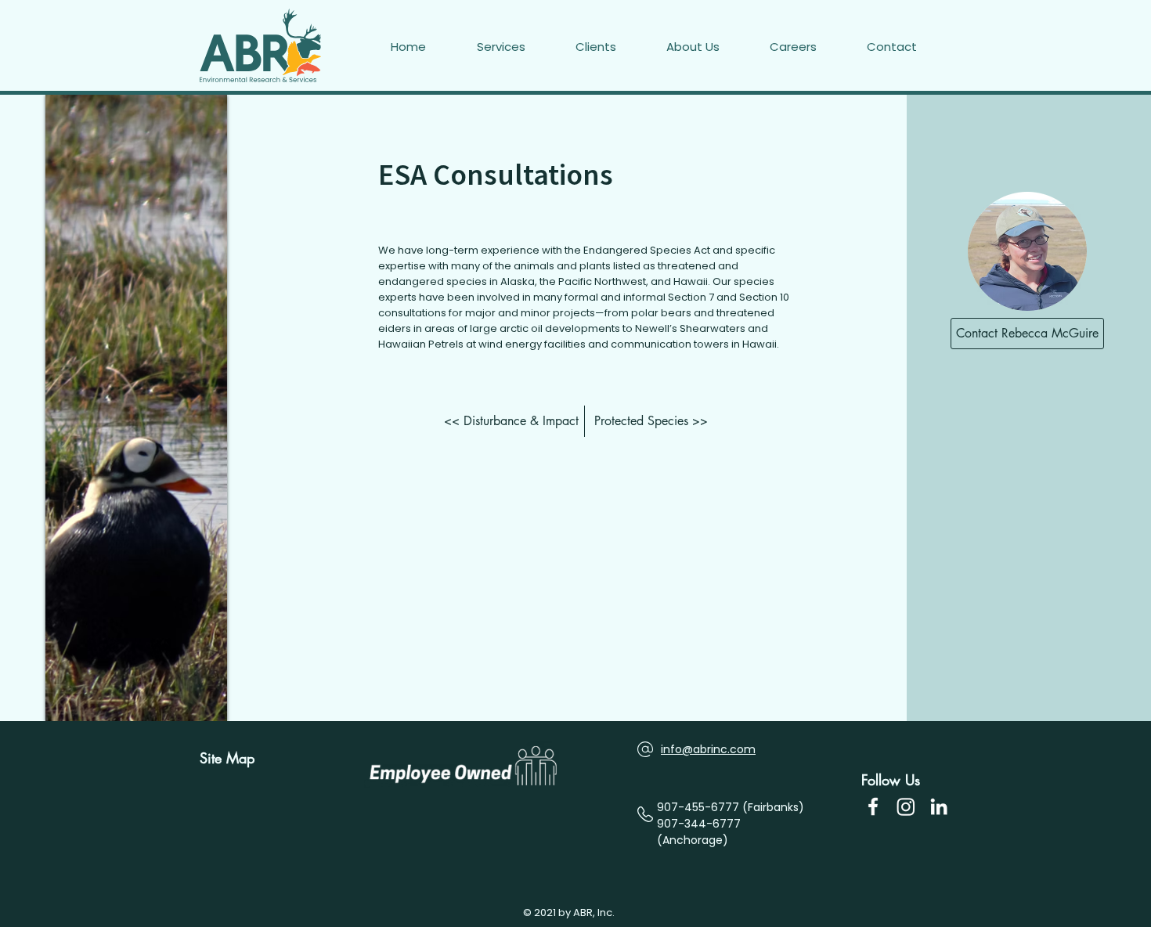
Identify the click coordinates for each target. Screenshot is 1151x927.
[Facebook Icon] (873, 806)
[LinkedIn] (939, 806)
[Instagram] (906, 806)
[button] (909, 47)
